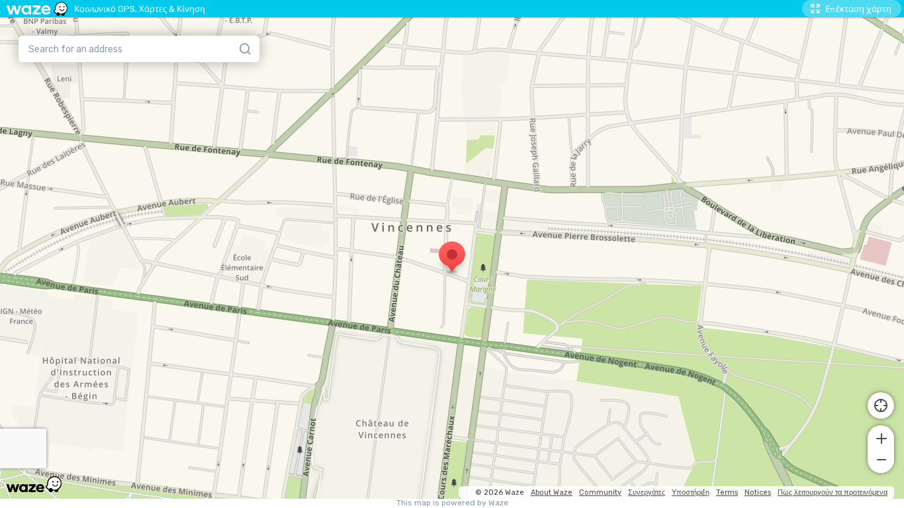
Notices (758, 492)
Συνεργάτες (646, 492)
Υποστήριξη (690, 492)
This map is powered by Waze (452, 503)
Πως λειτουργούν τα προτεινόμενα (832, 492)
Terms (727, 492)
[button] (881, 437)
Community (600, 492)
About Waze (551, 492)
